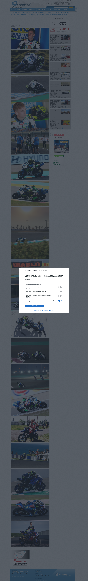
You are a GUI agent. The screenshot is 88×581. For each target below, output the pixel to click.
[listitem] (44, 284)
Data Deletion (36, 310)
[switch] (60, 287)
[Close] (66, 271)
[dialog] (44, 290)
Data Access (44, 310)
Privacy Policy (51, 310)
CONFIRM (34, 305)
